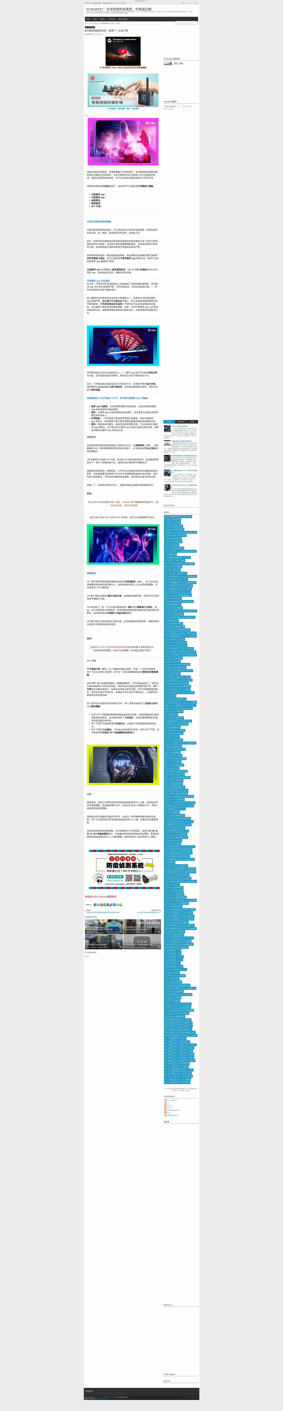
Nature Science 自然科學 (188, 802)
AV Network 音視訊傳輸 (171, 576)
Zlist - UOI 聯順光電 (170, 1082)
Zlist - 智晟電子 (169, 1057)
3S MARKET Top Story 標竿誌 (173, 532)
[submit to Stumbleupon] (104, 904)
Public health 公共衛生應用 (172, 846)
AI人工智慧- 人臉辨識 (178, 560)
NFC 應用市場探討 (170, 809)
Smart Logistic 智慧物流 (185, 912)
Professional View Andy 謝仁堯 (173, 840)
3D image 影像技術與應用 (172, 516)
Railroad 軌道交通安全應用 (184, 850)
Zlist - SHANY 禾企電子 (184, 1073)
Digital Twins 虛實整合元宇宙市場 (174, 651)
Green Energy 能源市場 (171, 692)
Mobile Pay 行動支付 (187, 796)
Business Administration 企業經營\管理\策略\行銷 (178, 595)
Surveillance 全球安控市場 (172, 972)
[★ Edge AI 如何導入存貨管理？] (167, 431)
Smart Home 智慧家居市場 (181, 903)
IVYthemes (99, 1398)
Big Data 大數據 (188, 585)
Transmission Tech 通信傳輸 (172, 997)
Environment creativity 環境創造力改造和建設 (177, 664)
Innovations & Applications (185, 708)
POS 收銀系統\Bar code (171, 824)
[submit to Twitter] (98, 904)
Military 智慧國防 (169, 793)
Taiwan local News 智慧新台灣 (173, 988)
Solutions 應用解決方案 (171, 944)
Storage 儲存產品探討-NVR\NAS (173, 966)
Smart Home (168, 903)
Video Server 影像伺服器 (171, 1010)
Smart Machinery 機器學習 (186, 916)
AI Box (188, 557)
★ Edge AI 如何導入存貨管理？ (179, 426)
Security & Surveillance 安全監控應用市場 (176, 865)
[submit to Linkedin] (114, 904)
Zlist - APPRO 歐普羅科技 (182, 1063)
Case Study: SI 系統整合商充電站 (174, 614)
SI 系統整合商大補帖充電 (171, 872)
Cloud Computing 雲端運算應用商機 (174, 626)
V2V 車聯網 (168, 1007)
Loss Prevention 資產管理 (172, 743)
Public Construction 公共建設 (172, 843)
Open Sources (181, 809)
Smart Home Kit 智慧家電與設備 (173, 909)
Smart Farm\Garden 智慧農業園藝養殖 (175, 897)
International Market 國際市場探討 (174, 717)
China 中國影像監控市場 (171, 620)
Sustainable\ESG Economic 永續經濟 (175, 975)
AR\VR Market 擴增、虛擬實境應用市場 (175, 573)
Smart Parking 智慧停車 (181, 922)
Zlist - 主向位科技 (181, 1038)
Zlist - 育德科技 (189, 1048)
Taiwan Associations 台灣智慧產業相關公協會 (177, 985)
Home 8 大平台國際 (170, 696)
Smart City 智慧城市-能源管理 (173, 881)
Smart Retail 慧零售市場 (187, 925)
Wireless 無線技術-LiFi (186, 1023)
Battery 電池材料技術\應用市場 (173, 585)
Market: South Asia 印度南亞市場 (174, 780)
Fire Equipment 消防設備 (185, 680)
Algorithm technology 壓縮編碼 (173, 567)
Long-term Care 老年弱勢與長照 (173, 740)
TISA (86, 115)
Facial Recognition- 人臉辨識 (172, 677)
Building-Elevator (185, 592)
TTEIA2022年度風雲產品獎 (172, 1000)
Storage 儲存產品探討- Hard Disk (174, 956)
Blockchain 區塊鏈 (170, 592)
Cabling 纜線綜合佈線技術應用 (173, 601)
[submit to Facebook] (95, 904)
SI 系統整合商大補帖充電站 (187, 872)
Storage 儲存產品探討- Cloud (173, 953)
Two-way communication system (173, 1004)
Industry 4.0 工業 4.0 (170, 708)
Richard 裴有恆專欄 (170, 856)
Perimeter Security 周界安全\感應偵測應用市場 (177, 818)
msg (166, 799)
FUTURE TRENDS (170, 689)
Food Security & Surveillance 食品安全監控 (176, 683)
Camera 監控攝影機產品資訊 (172, 604)
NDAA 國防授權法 (169, 806)
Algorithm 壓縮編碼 (189, 563)
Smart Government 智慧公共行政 (174, 900)
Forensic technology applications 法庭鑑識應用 (177, 686)
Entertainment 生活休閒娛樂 (172, 661)
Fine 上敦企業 (186, 677)
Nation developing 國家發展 (176, 799)
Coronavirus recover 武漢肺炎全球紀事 (175, 642)
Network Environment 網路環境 (184, 806)
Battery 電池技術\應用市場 (188, 582)
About (183, 3)
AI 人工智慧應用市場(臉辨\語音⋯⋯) (175, 557)
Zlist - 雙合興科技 (169, 1060)
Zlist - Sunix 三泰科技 (170, 1076)
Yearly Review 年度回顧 (171, 1035)
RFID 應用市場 (188, 853)
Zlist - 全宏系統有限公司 (182, 1041)
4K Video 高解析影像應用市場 (173, 538)
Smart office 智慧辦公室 (187, 919)
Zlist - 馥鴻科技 (180, 1060)
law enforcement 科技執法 (172, 736)
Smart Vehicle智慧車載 (171, 941)
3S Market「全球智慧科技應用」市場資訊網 (118, 9)
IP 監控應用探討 (169, 724)
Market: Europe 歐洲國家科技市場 (174, 765)
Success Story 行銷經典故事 (172, 969)
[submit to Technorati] (120, 904)
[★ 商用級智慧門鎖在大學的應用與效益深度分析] (167, 461)
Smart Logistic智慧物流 (171, 916)
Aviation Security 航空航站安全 (188, 576)
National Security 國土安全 (172, 802)
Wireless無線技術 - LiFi (185, 1026)
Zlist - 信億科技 (169, 1051)
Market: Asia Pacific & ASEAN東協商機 (175, 758)
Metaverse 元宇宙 (182, 790)
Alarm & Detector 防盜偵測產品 (173, 563)
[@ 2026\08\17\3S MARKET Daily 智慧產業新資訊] (167, 490)
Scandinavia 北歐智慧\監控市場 (185, 859)
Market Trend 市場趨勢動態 (172, 752)
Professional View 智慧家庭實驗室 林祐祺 (176, 837)
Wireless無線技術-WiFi (185, 1029)
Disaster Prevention (190, 651)
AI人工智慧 (168, 560)
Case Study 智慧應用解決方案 (188, 611)
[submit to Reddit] (117, 904)
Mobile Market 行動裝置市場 (172, 796)
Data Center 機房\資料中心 (172, 648)
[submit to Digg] (108, 904)
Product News (184, 831)
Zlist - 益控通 (188, 1051)
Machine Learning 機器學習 (188, 743)
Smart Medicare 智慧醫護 (172, 919)
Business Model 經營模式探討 (173, 598)
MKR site (105, 1398)
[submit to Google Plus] (101, 904)
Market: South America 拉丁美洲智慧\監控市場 (177, 777)
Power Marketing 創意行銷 (172, 828)
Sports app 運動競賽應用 (186, 944)
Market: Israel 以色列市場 (172, 768)
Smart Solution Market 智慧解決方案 (174, 931)
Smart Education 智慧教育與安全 (174, 887)
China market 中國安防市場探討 (173, 623)
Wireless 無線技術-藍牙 (171, 1023)
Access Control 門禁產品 (171, 545)
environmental (188, 670)
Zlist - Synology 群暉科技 (185, 1076)
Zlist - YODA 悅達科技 (183, 1082)
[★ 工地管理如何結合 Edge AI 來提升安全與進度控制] (167, 475)
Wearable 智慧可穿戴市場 (172, 1019)
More (194, 3)
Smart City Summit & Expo (172, 884)
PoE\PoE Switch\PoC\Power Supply (183, 821)
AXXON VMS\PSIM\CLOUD (172, 579)
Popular (169, 421)
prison (182, 828)
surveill (184, 969)
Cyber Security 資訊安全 (171, 645)
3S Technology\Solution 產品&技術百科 (175, 535)
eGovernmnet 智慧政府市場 (188, 655)
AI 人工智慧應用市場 (170, 554)
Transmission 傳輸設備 (185, 994)
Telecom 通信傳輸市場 (189, 988)
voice (166, 1013)
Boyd (178, 592)
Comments (112, 19)
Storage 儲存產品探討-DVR (172, 963)
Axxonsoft (184, 579)
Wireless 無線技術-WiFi (171, 1026)
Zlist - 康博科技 (169, 1054)
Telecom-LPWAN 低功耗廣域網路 (174, 991)
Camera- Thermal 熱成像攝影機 (173, 607)
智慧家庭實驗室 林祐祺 (173, 1110)
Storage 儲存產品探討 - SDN (172, 950)
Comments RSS (194, 1397)
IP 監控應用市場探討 (185, 721)
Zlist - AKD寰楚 (169, 1063)
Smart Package (169, 922)
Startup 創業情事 (169, 947)
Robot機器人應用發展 (183, 856)
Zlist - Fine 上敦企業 (170, 1067)
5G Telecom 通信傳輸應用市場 (173, 541)
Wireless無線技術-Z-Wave (172, 1032)
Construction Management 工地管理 (174, 639)
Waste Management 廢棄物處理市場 (174, 1016)
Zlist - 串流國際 (169, 1044)
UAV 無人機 (187, 1004)
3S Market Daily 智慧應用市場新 (173, 526)
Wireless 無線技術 (186, 1019)
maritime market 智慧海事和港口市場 (175, 749)
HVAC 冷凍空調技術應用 (171, 702)
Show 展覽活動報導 (190, 868)
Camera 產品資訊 (188, 601)
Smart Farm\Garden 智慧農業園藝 (174, 894)
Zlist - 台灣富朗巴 (169, 1041)
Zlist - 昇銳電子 (169, 1048)
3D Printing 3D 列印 (186, 516)
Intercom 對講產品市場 (171, 714)
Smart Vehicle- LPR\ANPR (186, 938)
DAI (181, 645)
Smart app (167, 875)
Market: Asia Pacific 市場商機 (173, 761)
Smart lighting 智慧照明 (171, 912)
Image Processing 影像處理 (172, 705)
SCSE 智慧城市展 (169, 862)
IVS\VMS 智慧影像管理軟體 (172, 727)
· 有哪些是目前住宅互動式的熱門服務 (181, 441)
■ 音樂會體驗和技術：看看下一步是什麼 (106, 30)
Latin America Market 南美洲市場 (174, 733)
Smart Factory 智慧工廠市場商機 (174, 890)
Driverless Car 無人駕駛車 (172, 655)
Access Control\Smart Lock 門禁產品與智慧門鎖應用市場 (180, 551)
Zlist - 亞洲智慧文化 (180, 1044)
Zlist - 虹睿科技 (179, 1051)
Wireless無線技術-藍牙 (171, 1029)
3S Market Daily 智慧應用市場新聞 (174, 529)
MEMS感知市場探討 (170, 790)
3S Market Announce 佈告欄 (172, 523)
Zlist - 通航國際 (189, 1054)
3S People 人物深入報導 (189, 532)
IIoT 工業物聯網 (191, 702)
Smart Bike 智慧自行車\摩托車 (180, 875)
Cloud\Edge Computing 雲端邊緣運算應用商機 (177, 629)
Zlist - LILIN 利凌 (188, 1070)
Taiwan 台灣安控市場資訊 (172, 979)
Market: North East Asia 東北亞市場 (174, 774)
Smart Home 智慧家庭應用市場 (173, 906)
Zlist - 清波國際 (179, 1054)
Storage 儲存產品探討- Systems (173, 960)
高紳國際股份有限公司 (173, 1115)
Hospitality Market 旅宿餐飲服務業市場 (175, 699)
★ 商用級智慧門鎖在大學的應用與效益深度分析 (184, 455)
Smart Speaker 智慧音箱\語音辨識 (174, 934)
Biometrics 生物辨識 (185, 589)
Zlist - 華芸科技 (179, 1057)
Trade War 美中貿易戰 (171, 994)
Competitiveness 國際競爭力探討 (187, 633)
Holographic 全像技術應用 (187, 692)
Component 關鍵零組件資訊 (172, 636)
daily (185, 645)
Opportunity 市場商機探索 (172, 812)
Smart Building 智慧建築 (171, 878)
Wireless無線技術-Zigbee (188, 1032)
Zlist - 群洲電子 (189, 1057)
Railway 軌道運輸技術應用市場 (173, 853)
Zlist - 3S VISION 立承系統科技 (188, 1035)
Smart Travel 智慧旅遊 (171, 938)
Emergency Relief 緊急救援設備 (173, 658)
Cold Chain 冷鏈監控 (170, 633)
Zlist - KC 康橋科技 (183, 1067)
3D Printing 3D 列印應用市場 (172, 519)
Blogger (187, 1090)
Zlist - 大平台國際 (169, 1038)
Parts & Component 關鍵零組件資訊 (174, 815)
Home (88, 19)
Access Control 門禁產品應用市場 (174, 548)
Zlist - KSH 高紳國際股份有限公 (173, 1070)
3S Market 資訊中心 (97, 34)
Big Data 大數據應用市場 (171, 589)
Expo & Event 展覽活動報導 (172, 673)
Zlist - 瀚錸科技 (190, 1060)
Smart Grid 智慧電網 (190, 900)
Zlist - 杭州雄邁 (179, 1048)
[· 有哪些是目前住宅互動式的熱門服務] (167, 444)
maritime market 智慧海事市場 (173, 746)
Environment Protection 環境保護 (174, 670)
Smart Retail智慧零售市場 (172, 928)
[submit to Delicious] (111, 904)
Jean (168, 1102)
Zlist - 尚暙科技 (192, 1044)
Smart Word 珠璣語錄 (185, 941)
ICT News (182, 702)
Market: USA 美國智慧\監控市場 (173, 784)
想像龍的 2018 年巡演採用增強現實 (107, 647)
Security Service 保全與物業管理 (174, 868)
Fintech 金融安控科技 (170, 680)
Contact (189, 3)
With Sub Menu (123, 19)
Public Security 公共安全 (187, 846)
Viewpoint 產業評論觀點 (186, 1010)
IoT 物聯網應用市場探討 (171, 721)
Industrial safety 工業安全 (188, 705)
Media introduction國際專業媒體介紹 (174, 787)
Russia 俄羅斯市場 (170, 859)
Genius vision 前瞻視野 (183, 689)
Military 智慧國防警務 (181, 793)
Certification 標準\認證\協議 (172, 617)
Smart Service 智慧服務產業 (188, 928)
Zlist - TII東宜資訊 (169, 1079)
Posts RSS (186, 1397)
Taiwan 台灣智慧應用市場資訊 (173, 982)
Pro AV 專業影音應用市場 (171, 831)
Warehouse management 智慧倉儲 (179, 1013)
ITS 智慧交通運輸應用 (181, 724)
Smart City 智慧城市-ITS (189, 881)
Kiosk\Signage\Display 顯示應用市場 (174, 730)
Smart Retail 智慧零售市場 (172, 925)
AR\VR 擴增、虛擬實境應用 (172, 570)
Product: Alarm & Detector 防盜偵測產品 (175, 834)
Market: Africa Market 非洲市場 (173, 755)
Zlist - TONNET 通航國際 (183, 1079)
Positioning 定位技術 (185, 824)
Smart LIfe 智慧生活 (89, 27)
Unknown (169, 1105)
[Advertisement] (178, 82)
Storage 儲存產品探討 (182, 947)
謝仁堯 (168, 1112)
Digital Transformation (187, 648)
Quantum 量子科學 (170, 850)
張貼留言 (87, 956)
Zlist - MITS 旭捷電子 (170, 1073)
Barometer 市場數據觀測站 (172, 582)
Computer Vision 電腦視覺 (189, 636)
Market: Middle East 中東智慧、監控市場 (176, 771)
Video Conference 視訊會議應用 (181, 1007)
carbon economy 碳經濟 (171, 611)
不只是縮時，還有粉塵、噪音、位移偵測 (123, 109)
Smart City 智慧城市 (185, 878)
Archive (102, 19)
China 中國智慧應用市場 (188, 617)
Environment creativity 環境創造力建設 (175, 667)
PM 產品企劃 (168, 821)
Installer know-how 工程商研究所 (174, 711)
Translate (170, 109)
